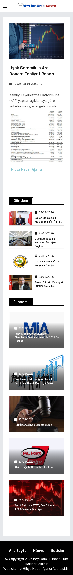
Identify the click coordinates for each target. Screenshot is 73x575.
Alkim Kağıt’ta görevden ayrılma (33, 467)
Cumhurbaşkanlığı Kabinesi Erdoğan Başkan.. (45, 242)
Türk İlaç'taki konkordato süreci (33, 424)
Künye (38, 550)
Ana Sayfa (17, 550)
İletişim (57, 550)
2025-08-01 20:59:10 (28, 84)
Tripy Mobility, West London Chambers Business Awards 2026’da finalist (36, 337)
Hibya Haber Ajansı (37, 568)
